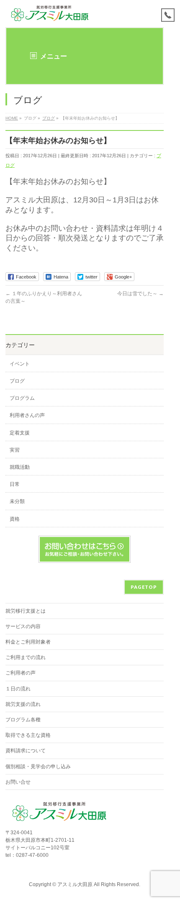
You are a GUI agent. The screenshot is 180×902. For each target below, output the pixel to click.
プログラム (22, 398)
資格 (15, 519)
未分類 (17, 501)
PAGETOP (144, 587)
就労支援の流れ (23, 704)
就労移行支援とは (25, 611)
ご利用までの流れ (25, 657)
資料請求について (25, 751)
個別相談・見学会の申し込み (38, 766)
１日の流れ (18, 689)
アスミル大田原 (75, 884)
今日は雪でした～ (140, 293)
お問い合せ (18, 782)
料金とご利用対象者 (28, 642)
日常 (15, 484)
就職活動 (20, 467)
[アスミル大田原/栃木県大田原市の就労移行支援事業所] (50, 13)
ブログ (17, 381)
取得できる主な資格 (28, 735)
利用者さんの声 (27, 415)
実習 (15, 450)
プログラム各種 (23, 720)
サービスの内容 (23, 626)
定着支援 (20, 433)
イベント (20, 364)
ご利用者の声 (20, 673)
